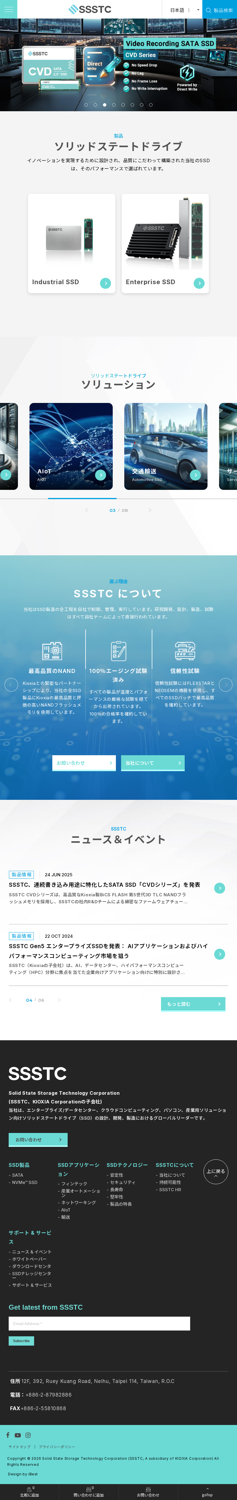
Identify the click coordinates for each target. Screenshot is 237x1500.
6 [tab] (132, 105)
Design (15, 1474)
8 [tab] (151, 105)
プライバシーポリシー (57, 1447)
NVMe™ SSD (24, 1182)
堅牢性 (116, 1197)
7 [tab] (141, 105)
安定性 (116, 1175)
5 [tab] (123, 105)
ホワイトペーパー (29, 1259)
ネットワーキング (78, 1202)
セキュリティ (123, 1182)
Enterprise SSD (150, 282)
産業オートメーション (80, 1193)
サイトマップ (20, 1447)
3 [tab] (104, 105)
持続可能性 (170, 1182)
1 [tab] (86, 105)
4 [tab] (114, 105)
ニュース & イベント (32, 1252)
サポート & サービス (30, 1237)
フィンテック (74, 1184)
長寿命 (116, 1189)
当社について (172, 1175)
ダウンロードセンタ (31, 1266)
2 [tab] (95, 105)
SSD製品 (19, 1165)
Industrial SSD (55, 282)
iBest (33, 1474)
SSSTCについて (175, 1165)
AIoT (66, 1210)
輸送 (65, 1217)
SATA (17, 1175)
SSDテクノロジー (127, 1165)
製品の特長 (121, 1204)
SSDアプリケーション (79, 1169)
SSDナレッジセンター (31, 1276)
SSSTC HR (170, 1189)
